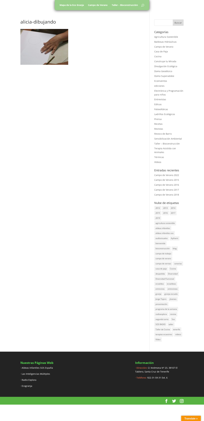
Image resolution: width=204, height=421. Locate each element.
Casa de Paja (161, 51)
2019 (158, 218)
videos (178, 334)
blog (175, 248)
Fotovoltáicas (161, 109)
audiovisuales (162, 238)
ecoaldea (160, 283)
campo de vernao (163, 263)
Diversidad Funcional (165, 278)
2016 (165, 213)
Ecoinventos (160, 80)
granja (158, 294)
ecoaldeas (171, 283)
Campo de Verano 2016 (166, 184)
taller (171, 324)
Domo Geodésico (163, 71)
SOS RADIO (160, 324)
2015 (158, 213)
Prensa (158, 119)
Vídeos (157, 162)
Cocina (157, 56)
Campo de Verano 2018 (166, 194)
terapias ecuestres (164, 334)
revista (173, 314)
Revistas (158, 128)
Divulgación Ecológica (165, 66)
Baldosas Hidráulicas (165, 41)
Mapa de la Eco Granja (72, 5)
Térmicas (159, 157)
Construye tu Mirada (165, 61)
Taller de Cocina (163, 329)
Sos (173, 319)
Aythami (174, 238)
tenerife (176, 329)
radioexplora (161, 314)
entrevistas (173, 289)
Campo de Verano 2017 (166, 189)
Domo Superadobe (164, 75)
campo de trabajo (163, 253)
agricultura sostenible (165, 223)
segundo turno (162, 319)
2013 (165, 208)
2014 (173, 208)
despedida (160, 273)
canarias (178, 263)
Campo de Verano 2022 (166, 175)
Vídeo (158, 339)
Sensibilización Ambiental (168, 138)
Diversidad (173, 273)
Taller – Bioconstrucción (125, 5)
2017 (173, 213)
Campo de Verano (98, 5)
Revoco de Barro (163, 133)
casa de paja (161, 268)
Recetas (158, 123)
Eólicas (158, 104)
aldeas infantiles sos (165, 233)
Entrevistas (160, 99)
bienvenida (160, 243)
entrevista (160, 289)
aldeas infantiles (163, 228)
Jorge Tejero (161, 299)
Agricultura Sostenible (166, 36)
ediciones (159, 85)
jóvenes (173, 299)
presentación (161, 304)
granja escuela (171, 294)
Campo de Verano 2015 (166, 179)
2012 (158, 208)
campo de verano (163, 258)
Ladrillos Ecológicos (164, 114)
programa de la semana (166, 309)
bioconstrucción (163, 248)
